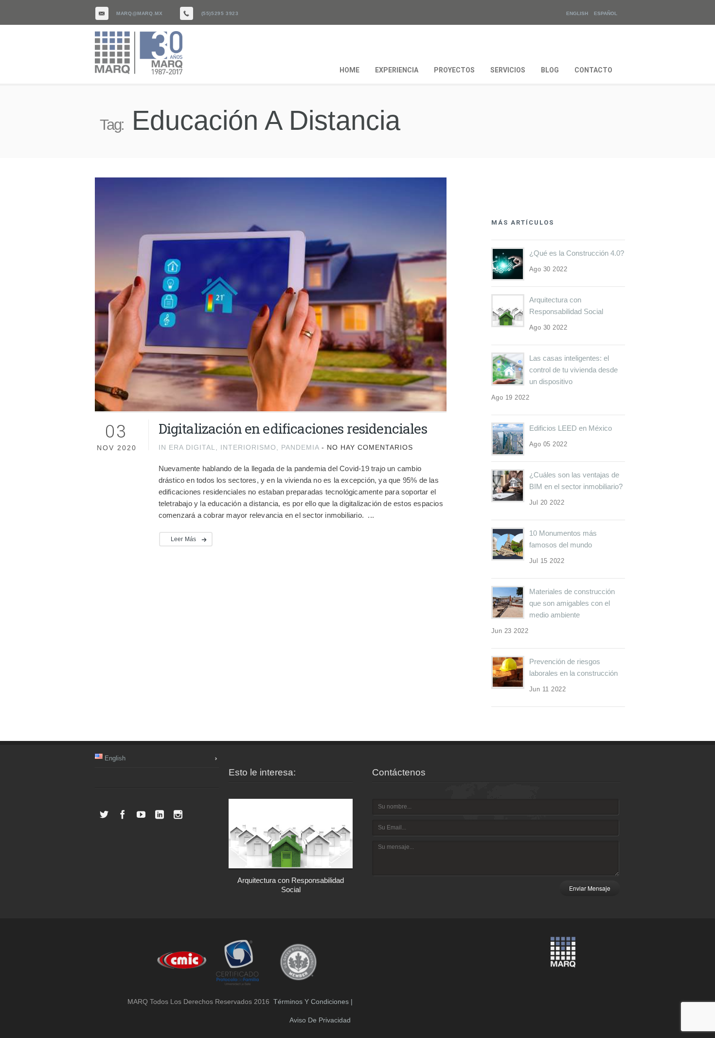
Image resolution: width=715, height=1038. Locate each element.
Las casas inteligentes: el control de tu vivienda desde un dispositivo (573, 370)
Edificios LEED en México (570, 428)
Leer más (184, 539)
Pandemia (300, 447)
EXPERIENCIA (396, 70)
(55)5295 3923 (220, 13)
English (577, 13)
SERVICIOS (507, 70)
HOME (349, 70)
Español (605, 13)
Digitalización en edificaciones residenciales (293, 429)
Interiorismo (248, 447)
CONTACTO (593, 70)
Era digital (192, 447)
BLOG (550, 70)
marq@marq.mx (139, 13)
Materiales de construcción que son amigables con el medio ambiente (572, 603)
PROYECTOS (454, 70)
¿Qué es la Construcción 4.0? (576, 253)
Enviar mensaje (589, 888)
